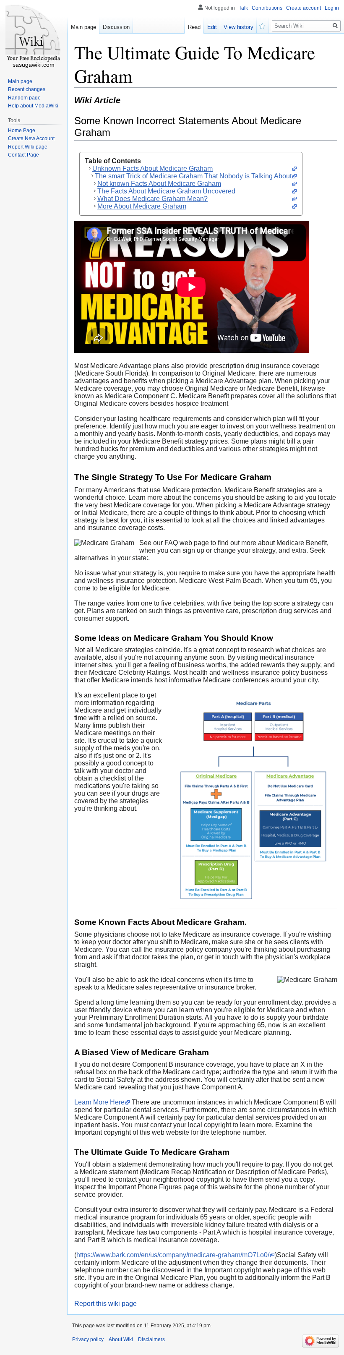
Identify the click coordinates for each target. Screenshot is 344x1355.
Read (194, 27)
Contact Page (23, 155)
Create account (303, 8)
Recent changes (26, 89)
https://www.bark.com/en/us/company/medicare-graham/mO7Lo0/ (172, 1254)
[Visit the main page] (33, 33)
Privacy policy (88, 1339)
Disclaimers (151, 1339)
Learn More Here (99, 1102)
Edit (212, 27)
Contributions (267, 8)
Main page (83, 27)
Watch (262, 25)
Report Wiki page (27, 147)
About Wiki (121, 1339)
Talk (243, 8)
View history (238, 27)
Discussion (116, 27)
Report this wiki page (105, 1303)
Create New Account (31, 138)
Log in (332, 8)
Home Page (21, 130)
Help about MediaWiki (33, 106)
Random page (24, 98)
